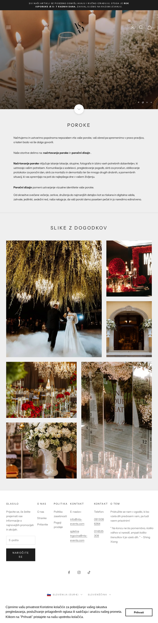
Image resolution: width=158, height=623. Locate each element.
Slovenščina (97, 594)
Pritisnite (42, 524)
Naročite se (21, 554)
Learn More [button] (93, 617)
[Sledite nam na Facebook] (69, 572)
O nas (40, 511)
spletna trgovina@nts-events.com (78, 536)
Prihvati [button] (139, 612)
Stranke (42, 518)
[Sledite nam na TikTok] (89, 572)
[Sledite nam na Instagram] (79, 572)
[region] (79, 59)
